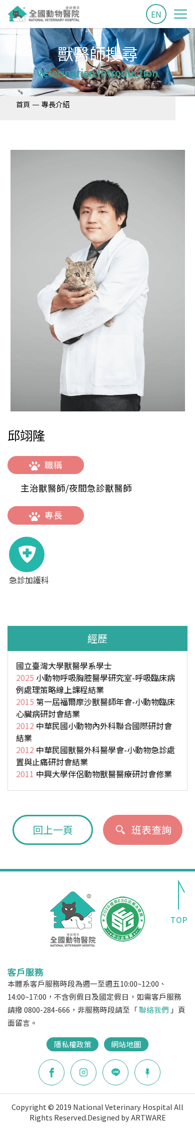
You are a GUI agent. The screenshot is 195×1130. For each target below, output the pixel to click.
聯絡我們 (154, 1009)
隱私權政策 (73, 1044)
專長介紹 (56, 104)
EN (156, 14)
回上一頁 (53, 829)
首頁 (23, 104)
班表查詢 (152, 829)
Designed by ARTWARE (127, 1117)
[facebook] (51, 1072)
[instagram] (83, 1072)
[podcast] (147, 1071)
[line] (115, 1072)
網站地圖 (126, 1044)
